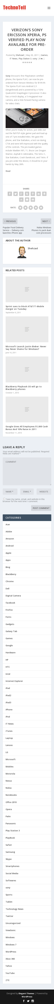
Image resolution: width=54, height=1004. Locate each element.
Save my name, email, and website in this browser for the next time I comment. (24, 500)
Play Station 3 (25, 58)
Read (8, 171)
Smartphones (12, 866)
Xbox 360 (10, 958)
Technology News (14, 909)
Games (44, 55)
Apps (8, 560)
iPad (8, 688)
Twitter (9, 916)
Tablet (9, 901)
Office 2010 (11, 802)
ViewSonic (11, 930)
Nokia (9, 787)
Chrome (10, 581)
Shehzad (20, 55)
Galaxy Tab (11, 631)
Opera (9, 809)
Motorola (10, 773)
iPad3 (8, 702)
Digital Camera (13, 595)
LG (7, 752)
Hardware (10, 652)
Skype (9, 859)
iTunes (9, 731)
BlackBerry (11, 574)
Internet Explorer (14, 681)
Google (9, 645)
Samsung (10, 852)
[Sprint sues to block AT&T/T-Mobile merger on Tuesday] (27, 289)
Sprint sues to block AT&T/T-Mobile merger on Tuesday (25, 307)
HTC (8, 666)
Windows (10, 937)
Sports (9, 894)
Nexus (9, 780)
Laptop (9, 738)
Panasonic (11, 823)
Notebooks (11, 795)
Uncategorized (13, 923)
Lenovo (9, 745)
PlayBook (10, 837)
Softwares (11, 880)
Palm (8, 816)
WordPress (11, 951)
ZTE (8, 980)
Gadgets (10, 624)
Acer (8, 524)
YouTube (10, 973)
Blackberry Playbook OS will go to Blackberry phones (24, 387)
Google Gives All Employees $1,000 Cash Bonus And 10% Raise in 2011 (27, 427)
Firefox (9, 609)
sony (35, 58)
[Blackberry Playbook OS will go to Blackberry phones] (27, 369)
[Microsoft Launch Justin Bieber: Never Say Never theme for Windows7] (27, 329)
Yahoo (9, 965)
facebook (10, 602)
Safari (9, 844)
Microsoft (11, 759)
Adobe (9, 531)
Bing (8, 567)
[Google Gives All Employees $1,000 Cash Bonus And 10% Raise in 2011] (27, 409)
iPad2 (8, 695)
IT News (13, 58)
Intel (8, 674)
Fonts (8, 617)
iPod (8, 716)
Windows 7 (11, 944)
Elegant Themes (26, 993)
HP (7, 659)
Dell (7, 588)
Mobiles (9, 766)
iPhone (9, 709)
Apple (8, 553)
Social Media (12, 873)
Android (10, 545)
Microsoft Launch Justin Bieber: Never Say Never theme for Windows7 (26, 347)
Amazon (10, 538)
